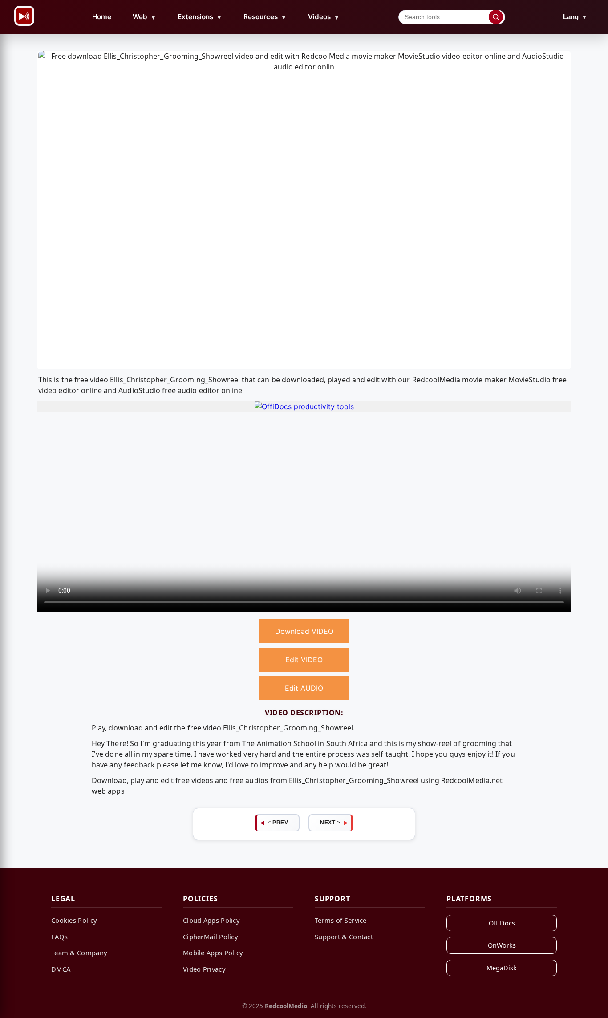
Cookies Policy (74, 920)
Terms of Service (341, 920)
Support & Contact (344, 936)
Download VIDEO (304, 631)
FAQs (59, 936)
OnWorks (502, 945)
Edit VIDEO (304, 659)
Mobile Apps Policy (213, 952)
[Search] (496, 17)
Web (145, 16)
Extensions (200, 16)
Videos (324, 16)
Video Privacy (204, 969)
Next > (330, 822)
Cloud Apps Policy (211, 920)
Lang (575, 16)
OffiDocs (502, 923)
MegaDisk (501, 968)
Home (101, 16)
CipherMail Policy (210, 936)
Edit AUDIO (304, 688)
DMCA (60, 969)
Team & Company (79, 952)
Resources (265, 16)
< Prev (278, 822)
